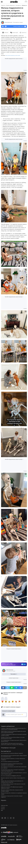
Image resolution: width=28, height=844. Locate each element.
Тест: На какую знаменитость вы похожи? (10, 761)
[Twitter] (8, 818)
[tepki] (2, 701)
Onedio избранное (10, 5)
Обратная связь (4, 805)
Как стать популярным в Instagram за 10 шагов (11, 775)
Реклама (3, 807)
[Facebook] (5, 818)
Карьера (3, 808)
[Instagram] (2, 818)
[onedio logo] (13, 827)
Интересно (18, 5)
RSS (2, 810)
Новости (3, 5)
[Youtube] (11, 818)
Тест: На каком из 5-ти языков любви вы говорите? (12, 753)
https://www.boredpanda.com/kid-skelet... (13, 55)
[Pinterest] (14, 818)
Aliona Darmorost (14, 22)
